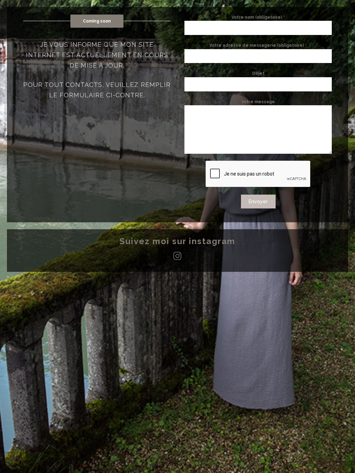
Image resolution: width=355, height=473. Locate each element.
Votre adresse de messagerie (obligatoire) (258, 45)
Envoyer (258, 201)
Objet (258, 73)
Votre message (258, 101)
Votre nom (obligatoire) (258, 17)
